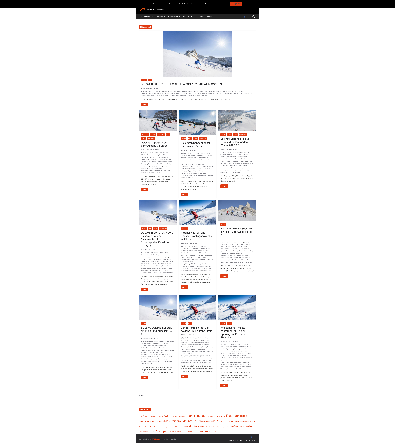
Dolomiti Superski (193, 91)
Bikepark (146, 416)
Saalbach (141, 427)
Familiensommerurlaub (178, 416)
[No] (392, 4)
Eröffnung (207, 91)
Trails (201, 432)
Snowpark (172, 95)
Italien (156, 421)
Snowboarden (151, 95)
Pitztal (182, 257)
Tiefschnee (184, 432)
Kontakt (254, 440)
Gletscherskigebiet (203, 253)
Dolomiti (184, 91)
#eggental (185, 153)
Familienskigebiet (192, 246)
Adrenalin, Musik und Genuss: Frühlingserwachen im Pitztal (197, 236)
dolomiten (172, 91)
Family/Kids (187, 16)
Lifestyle (209, 16)
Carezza (150, 91)
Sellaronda (221, 93)
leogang (161, 421)
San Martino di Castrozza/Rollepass (207, 93)
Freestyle (142, 421)
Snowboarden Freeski (162, 95)
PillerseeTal (246, 421)
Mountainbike (146, 16)
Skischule (144, 95)
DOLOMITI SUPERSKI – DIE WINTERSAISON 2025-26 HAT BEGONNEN (181, 84)
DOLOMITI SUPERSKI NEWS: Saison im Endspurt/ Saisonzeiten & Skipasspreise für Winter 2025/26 (157, 239)
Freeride (223, 416)
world (206, 432)
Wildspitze (184, 270)
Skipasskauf (249, 93)
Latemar (182, 93)
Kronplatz (176, 93)
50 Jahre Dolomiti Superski (156, 252)
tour (192, 432)
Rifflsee (204, 257)
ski (226, 93)
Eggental (200, 91)
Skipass (242, 93)
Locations (161, 134)
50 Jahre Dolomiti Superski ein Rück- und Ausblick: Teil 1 (157, 331)
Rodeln (194, 93)
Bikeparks (153, 416)
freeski (162, 93)
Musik (199, 255)
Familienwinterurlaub (147, 93)
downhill (159, 416)
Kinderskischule (168, 93)
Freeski (160, 16)
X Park (210, 270)
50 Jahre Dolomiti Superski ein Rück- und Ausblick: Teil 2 (236, 231)
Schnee (187, 264)
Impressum (247, 440)
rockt (182, 264)
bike (140, 416)
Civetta (156, 91)
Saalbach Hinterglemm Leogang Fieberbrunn (169, 427)
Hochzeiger (184, 255)
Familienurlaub (230, 91)
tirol (189, 432)
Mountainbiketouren (207, 421)
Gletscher (183, 253)
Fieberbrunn (216, 416)
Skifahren (230, 93)
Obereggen (188, 93)
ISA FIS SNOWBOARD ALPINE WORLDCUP (193, 164)
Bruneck (145, 91)
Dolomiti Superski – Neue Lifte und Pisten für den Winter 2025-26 (234, 142)
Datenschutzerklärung (235, 440)
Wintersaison (203, 270)
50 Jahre (145, 252)
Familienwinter (239, 91)
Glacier (207, 250)
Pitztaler (187, 257)
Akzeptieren (236, 4)
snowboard (230, 427)
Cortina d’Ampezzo (163, 91)
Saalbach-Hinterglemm (151, 427)
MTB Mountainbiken (226, 421)
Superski (189, 95)
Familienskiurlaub (220, 91)
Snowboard (173, 16)
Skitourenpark (199, 266)
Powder (253, 421)
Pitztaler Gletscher (196, 257)
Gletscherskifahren (192, 253)
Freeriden (156, 93)
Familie (212, 91)
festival (210, 416)
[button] (152, 16)
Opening (204, 255)
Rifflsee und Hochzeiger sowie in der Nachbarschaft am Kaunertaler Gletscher (197, 261)
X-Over (200, 16)
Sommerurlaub (175, 432)
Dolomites (179, 91)
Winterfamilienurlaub (187, 177)
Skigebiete (237, 93)
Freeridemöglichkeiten (187, 250)
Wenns (210, 268)
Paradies (209, 255)
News (150, 80)
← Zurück (142, 396)
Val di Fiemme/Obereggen (200, 95)
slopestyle (222, 427)
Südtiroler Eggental (180, 95)
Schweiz (185, 427)
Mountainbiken (192, 421)
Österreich (212, 432)
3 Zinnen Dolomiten (200, 153)
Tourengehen (204, 268)
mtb (215, 421)
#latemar (191, 153)
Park (241, 421)
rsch (157, 88)
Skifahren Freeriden (212, 427)
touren (196, 432)
